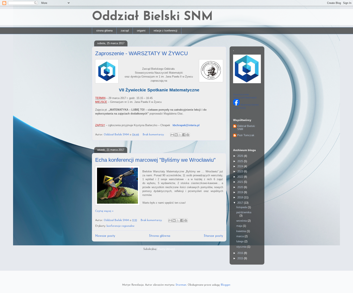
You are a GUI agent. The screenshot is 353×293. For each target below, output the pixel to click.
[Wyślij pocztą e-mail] (172, 135)
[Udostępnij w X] (180, 135)
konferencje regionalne (120, 226)
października (243, 212)
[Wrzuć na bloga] (176, 135)
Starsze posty (213, 236)
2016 (240, 253)
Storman (181, 285)
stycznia (241, 246)
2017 (240, 202)
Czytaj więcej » (104, 211)
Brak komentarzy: (154, 134)
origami (141, 30)
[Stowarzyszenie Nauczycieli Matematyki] (236, 104)
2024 (240, 166)
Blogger (225, 285)
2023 (240, 171)
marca (240, 236)
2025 (240, 161)
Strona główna (159, 236)
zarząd (125, 30)
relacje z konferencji (165, 30)
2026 (240, 155)
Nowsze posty (105, 236)
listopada (242, 207)
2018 (240, 197)
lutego (240, 241)
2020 (240, 187)
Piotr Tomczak (245, 135)
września (242, 220)
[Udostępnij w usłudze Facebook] (184, 135)
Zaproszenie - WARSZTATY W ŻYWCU (141, 53)
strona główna (104, 30)
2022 (240, 176)
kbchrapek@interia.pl (186, 125)
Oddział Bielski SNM (152, 17)
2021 (240, 181)
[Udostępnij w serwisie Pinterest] (188, 135)
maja (239, 225)
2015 (240, 258)
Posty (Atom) (166, 249)
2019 (240, 192)
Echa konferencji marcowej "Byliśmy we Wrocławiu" (155, 160)
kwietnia (241, 231)
